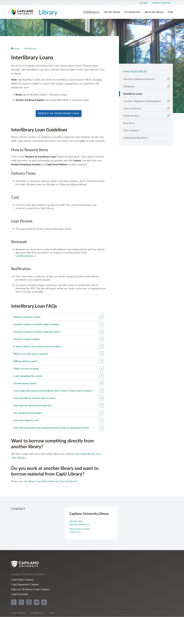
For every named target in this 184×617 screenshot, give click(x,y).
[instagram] (29, 602)
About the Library (154, 11)
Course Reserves (132, 108)
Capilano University (161, 2)
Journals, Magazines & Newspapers (142, 101)
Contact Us (74, 531)
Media (51, 613)
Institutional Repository (135, 137)
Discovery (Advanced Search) (139, 79)
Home (17, 48)
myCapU (144, 2)
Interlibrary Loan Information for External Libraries (51, 481)
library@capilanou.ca (79, 524)
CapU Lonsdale (19, 594)
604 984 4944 (76, 521)
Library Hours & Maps (79, 528)
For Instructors (132, 11)
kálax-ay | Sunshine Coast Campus (30, 589)
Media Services (131, 115)
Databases (128, 86)
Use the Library (112, 11)
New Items (129, 123)
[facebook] (14, 602)
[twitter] (21, 602)
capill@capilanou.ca (25, 255)
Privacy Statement (18, 613)
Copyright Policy (37, 613)
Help (170, 11)
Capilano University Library (35, 12)
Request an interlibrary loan (58, 113)
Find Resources (91, 11)
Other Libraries (131, 130)
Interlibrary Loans (132, 93)
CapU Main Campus (22, 579)
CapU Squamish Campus (25, 584)
